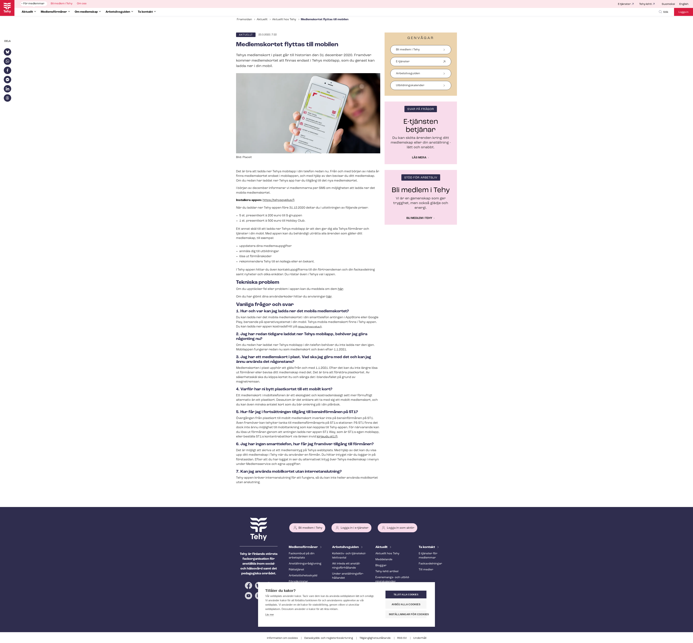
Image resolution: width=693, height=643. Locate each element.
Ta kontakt (427, 547)
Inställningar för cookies (407, 614)
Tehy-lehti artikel (386, 571)
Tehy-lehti (645, 4)
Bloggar (381, 565)
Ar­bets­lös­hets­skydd (303, 575)
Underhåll (419, 638)
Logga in (683, 12)
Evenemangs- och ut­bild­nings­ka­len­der (392, 579)
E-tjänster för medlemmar (428, 555)
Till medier (426, 569)
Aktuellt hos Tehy (284, 19)
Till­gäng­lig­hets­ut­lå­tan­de (375, 638)
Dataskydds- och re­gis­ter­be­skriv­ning (329, 638)
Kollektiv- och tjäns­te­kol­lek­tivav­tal (349, 555)
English (683, 4)
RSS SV (402, 638)
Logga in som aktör (400, 528)
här (340, 289)
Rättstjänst (296, 569)
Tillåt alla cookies (406, 594)
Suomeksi (668, 4)
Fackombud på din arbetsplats (301, 555)
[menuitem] (670, 4)
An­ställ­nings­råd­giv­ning (305, 563)
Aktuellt (262, 19)
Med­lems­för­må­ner (304, 547)
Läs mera (419, 157)
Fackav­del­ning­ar (430, 563)
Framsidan (244, 19)
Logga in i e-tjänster (355, 528)
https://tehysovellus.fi (279, 200)
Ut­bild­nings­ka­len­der (410, 85)
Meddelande (383, 559)
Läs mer (269, 614)
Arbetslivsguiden (408, 73)
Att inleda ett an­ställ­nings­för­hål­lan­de (346, 565)
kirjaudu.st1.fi (327, 436)
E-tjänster (624, 4)
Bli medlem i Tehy (408, 49)
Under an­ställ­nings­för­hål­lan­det (348, 575)
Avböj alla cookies (406, 604)
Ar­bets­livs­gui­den (345, 547)
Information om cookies (282, 638)
